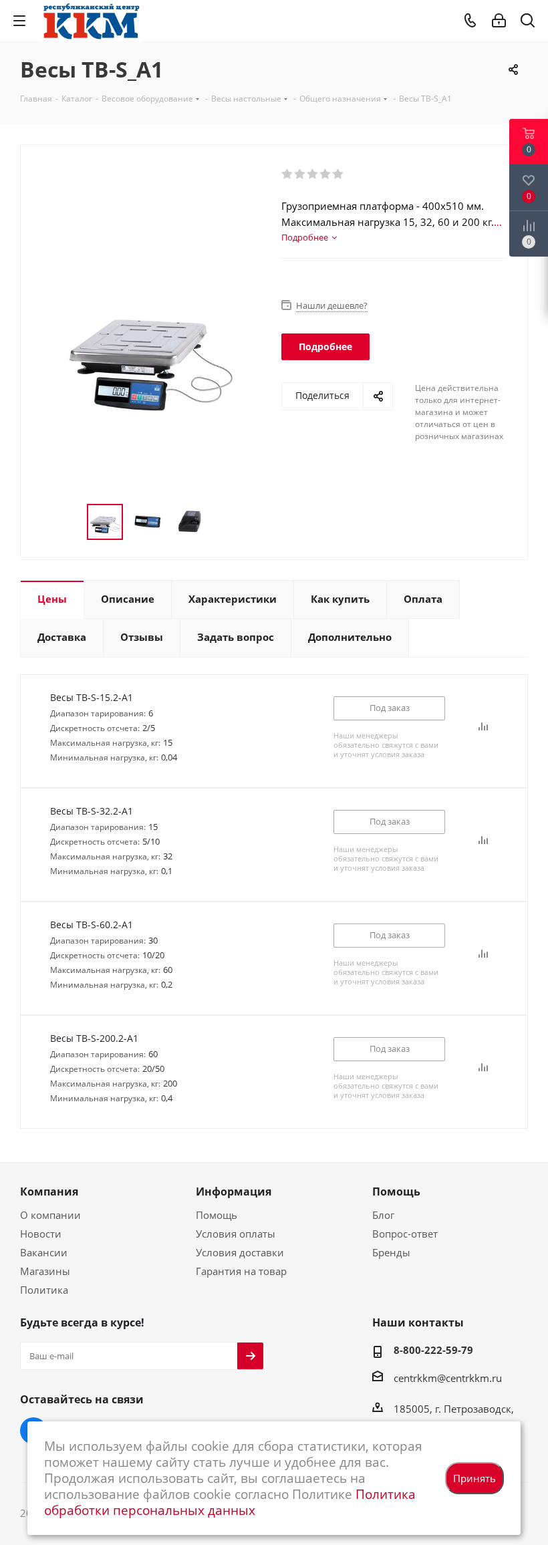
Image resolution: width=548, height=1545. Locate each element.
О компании (50, 1215)
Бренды (391, 1252)
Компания (49, 1191)
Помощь (216, 1215)
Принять (474, 1478)
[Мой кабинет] (499, 20)
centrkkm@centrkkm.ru (448, 1378)
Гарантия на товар (241, 1271)
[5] (338, 174)
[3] (313, 174)
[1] (287, 174)
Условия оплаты (235, 1233)
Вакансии (43, 1252)
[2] (300, 174)
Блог (383, 1215)
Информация (233, 1191)
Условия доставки (240, 1252)
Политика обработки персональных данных (230, 1502)
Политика (44, 1289)
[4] (325, 174)
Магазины (45, 1271)
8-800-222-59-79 (433, 1350)
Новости (40, 1233)
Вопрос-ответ (405, 1233)
